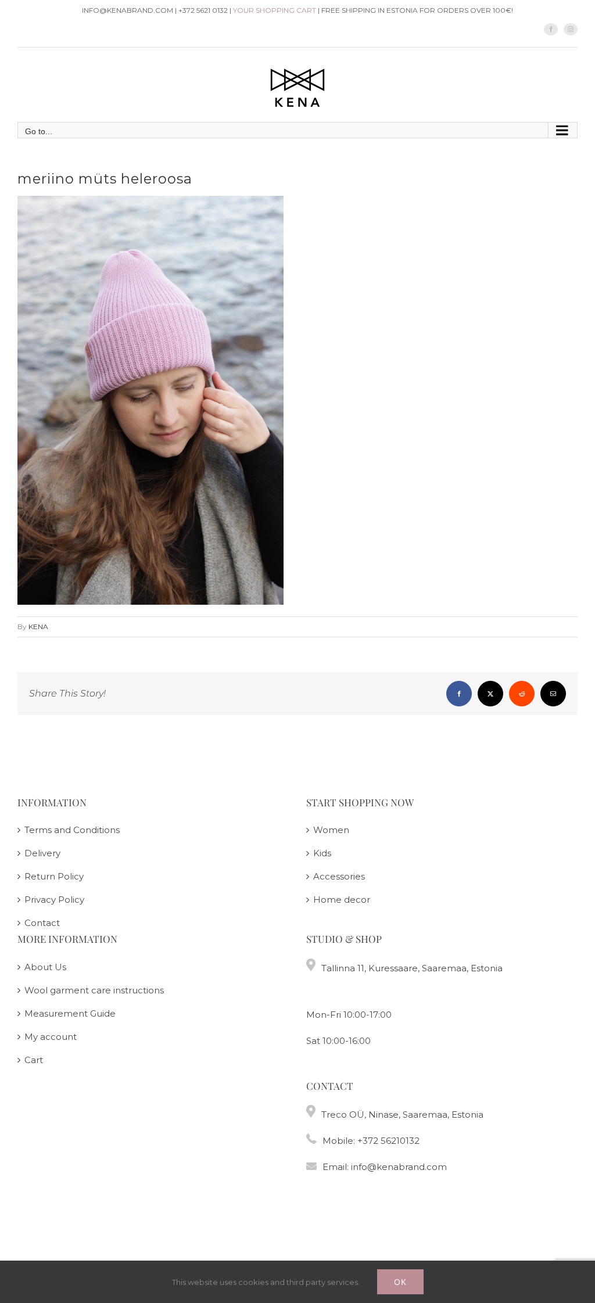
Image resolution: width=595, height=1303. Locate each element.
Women (331, 829)
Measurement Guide (70, 1013)
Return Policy (54, 876)
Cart (33, 1059)
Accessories (339, 876)
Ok (400, 1281)
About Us (45, 966)
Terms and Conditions (72, 829)
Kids (322, 853)
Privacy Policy (54, 899)
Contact (42, 922)
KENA (38, 626)
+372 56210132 (388, 1140)
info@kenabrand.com (399, 1166)
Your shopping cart (274, 10)
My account (50, 1036)
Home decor (341, 899)
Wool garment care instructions (94, 990)
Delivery (42, 853)
